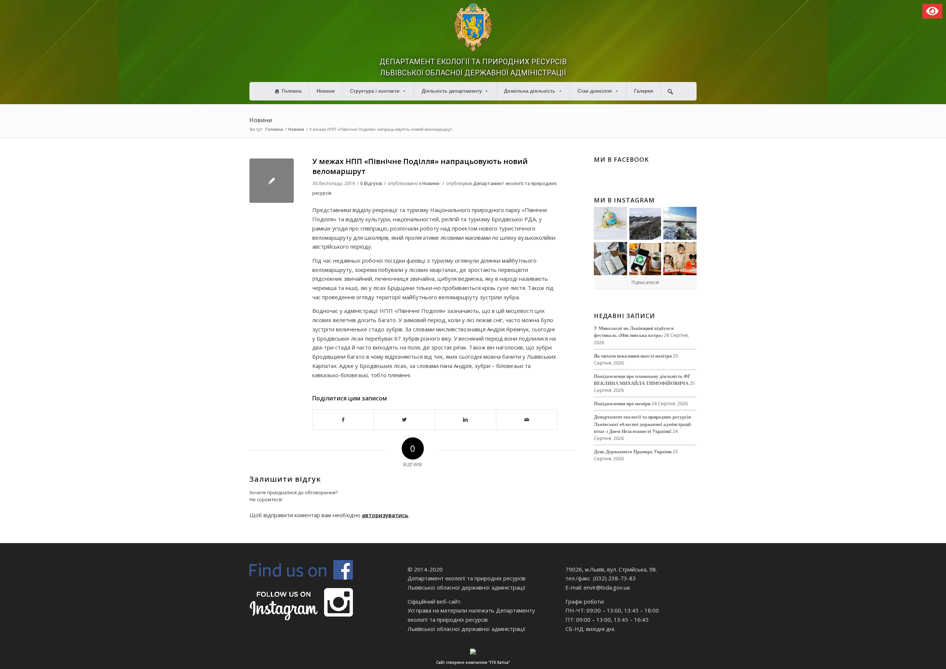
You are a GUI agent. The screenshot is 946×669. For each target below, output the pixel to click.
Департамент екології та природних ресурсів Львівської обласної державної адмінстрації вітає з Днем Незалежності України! (642, 423)
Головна (292, 91)
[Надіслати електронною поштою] (526, 420)
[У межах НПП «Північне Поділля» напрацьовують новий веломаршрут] (271, 180)
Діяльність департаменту (452, 91)
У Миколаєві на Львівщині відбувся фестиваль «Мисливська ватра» (634, 331)
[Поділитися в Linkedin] (465, 420)
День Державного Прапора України (632, 451)
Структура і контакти (374, 91)
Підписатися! (645, 282)
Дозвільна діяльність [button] (529, 91)
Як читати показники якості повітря (633, 355)
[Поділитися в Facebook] (343, 420)
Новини (326, 91)
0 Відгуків (371, 183)
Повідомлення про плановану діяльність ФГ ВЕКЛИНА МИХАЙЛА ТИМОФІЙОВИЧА (642, 379)
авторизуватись (385, 515)
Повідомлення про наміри (622, 403)
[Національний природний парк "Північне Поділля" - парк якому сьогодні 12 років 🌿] (680, 223)
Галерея (643, 91)
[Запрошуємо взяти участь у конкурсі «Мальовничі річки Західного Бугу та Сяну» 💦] (680, 258)
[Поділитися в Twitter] (404, 420)
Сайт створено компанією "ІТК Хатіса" (473, 662)
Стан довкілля (595, 91)
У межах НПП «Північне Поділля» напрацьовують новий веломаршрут (420, 166)
